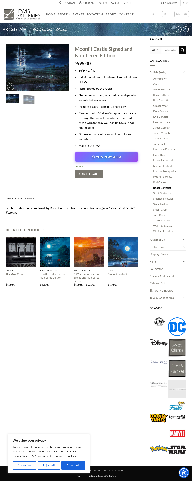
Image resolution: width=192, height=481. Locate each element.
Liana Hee (159, 154)
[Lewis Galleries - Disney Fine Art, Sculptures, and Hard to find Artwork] (21, 14)
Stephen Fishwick (163, 198)
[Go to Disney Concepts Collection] (177, 347)
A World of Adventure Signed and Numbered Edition (87, 277)
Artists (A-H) (15, 29)
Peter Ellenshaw (162, 176)
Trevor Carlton (161, 220)
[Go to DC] (177, 326)
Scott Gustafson (162, 193)
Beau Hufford (161, 94)
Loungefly (156, 268)
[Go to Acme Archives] (159, 322)
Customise (24, 465)
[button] (169, 3)
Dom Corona (160, 111)
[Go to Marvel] (177, 433)
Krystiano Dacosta (164, 149)
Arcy (156, 84)
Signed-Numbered (161, 290)
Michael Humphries (164, 171)
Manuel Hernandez (164, 160)
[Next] (63, 67)
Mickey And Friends (162, 276)
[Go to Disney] (159, 343)
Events (78, 14)
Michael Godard (162, 165)
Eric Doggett (160, 116)
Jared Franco (160, 138)
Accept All (73, 465)
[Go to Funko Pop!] (177, 405)
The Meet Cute (14, 274)
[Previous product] (186, 29)
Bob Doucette (161, 100)
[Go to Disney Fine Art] (159, 362)
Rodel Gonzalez (50, 29)
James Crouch (161, 133)
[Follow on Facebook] (184, 3)
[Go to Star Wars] (177, 449)
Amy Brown (160, 78)
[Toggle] (184, 72)
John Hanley (160, 143)
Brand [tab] (29, 198)
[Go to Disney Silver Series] (159, 384)
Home (50, 14)
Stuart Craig (160, 209)
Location (95, 14)
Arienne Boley (161, 89)
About (110, 14)
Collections (157, 247)
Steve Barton (160, 204)
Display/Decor (159, 254)
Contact (126, 14)
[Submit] (182, 50)
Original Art (157, 283)
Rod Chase (159, 182)
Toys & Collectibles (162, 297)
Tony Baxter (160, 215)
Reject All (49, 465)
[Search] (153, 14)
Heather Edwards (163, 122)
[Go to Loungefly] (177, 417)
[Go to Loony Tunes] (159, 417)
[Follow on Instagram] (187, 3)
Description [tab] (14, 198)
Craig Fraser (160, 105)
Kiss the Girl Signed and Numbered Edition (53, 275)
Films (153, 261)
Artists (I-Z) (157, 239)
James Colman (161, 127)
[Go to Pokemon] (159, 448)
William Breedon (163, 231)
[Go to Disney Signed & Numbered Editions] (177, 368)
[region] (49, 453)
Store (63, 14)
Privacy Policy (103, 470)
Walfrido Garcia (162, 225)
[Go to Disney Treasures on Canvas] (177, 389)
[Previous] (11, 67)
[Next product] (178, 29)
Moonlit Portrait (117, 274)
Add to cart (88, 174)
